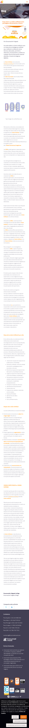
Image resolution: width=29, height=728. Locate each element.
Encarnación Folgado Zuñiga (11, 593)
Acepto (24, 717)
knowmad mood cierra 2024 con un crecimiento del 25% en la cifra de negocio (13, 667)
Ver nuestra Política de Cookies (16, 725)
